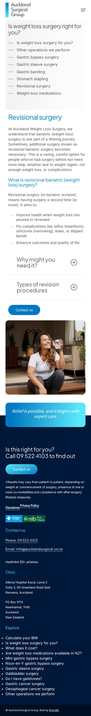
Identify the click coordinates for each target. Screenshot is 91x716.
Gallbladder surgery (22, 673)
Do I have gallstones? (24, 679)
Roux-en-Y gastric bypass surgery (35, 663)
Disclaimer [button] (13, 507)
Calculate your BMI (22, 638)
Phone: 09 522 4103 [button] (22, 540)
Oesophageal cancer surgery (30, 689)
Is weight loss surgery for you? (32, 643)
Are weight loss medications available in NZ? (44, 653)
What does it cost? (21, 648)
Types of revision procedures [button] (38, 287)
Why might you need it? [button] (36, 262)
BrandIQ (54, 710)
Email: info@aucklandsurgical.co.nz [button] (34, 549)
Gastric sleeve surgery (25, 668)
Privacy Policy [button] (29, 505)
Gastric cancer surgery (25, 684)
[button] (83, 10)
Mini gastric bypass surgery (29, 658)
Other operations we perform (30, 694)
